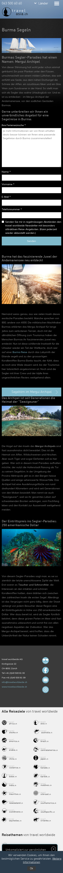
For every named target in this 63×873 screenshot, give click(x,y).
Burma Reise (20, 352)
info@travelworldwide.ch (14, 682)
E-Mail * (6, 196)
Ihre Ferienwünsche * (14, 125)
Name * (6, 171)
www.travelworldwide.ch (14, 686)
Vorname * (8, 184)
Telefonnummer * (12, 209)
